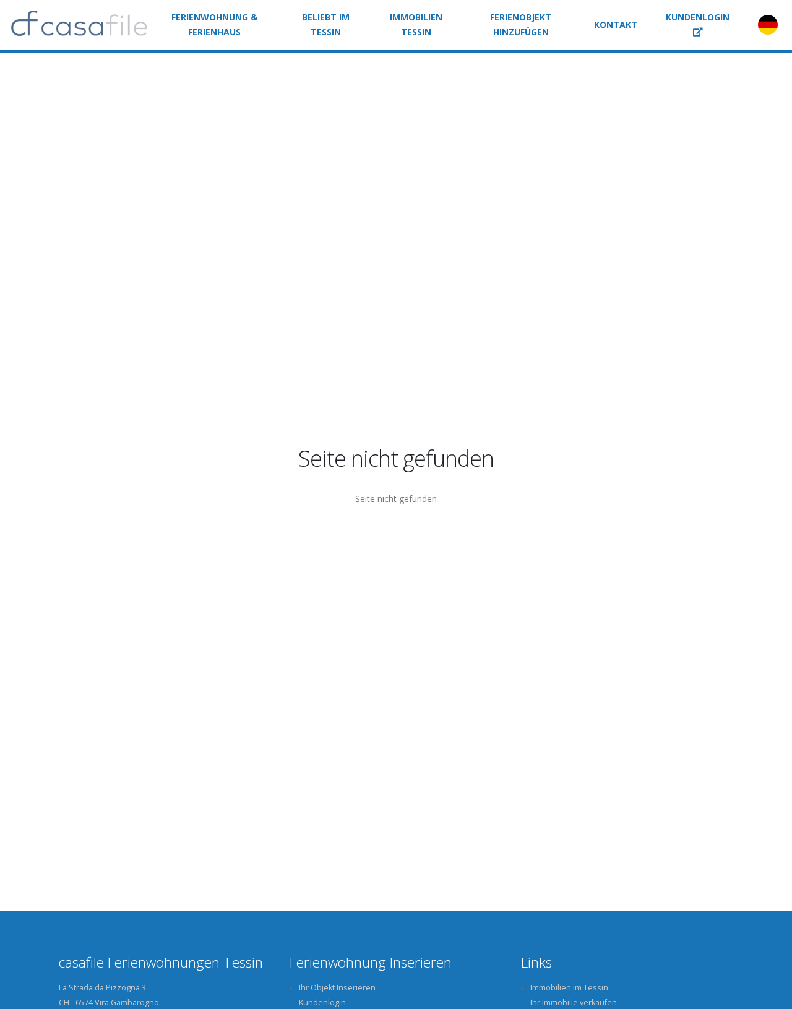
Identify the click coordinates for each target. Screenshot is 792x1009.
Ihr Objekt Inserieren (337, 987)
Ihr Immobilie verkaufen (573, 1002)
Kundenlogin (322, 1002)
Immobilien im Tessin (569, 987)
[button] (697, 25)
